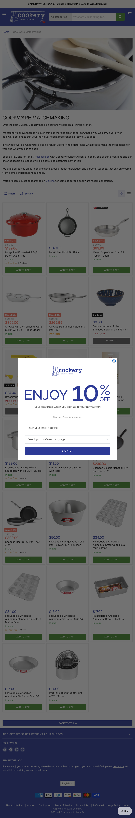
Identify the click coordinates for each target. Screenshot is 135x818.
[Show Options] (107, 439)
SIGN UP (67, 450)
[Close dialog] (114, 361)
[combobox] (66, 439)
